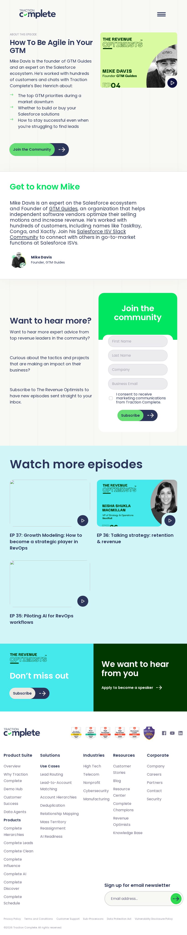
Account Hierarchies (58, 797)
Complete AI (15, 874)
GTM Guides (63, 208)
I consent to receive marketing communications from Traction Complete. (141, 398)
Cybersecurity (96, 790)
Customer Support (68, 919)
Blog (117, 780)
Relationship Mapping (59, 813)
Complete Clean (18, 851)
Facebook (164, 733)
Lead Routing (51, 774)
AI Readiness (51, 836)
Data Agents (15, 811)
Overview (12, 766)
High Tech (92, 766)
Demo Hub (13, 789)
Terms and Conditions (38, 919)
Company (156, 766)
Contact (154, 790)
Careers (154, 774)
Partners (155, 782)
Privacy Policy (12, 919)
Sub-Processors (93, 919)
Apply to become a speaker (127, 687)
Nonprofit (91, 782)
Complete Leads (18, 842)
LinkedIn (180, 733)
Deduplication (52, 805)
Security (154, 799)
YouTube (172, 733)
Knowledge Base (128, 832)
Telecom (91, 774)
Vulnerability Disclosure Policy (154, 919)
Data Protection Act (119, 919)
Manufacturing (96, 799)
